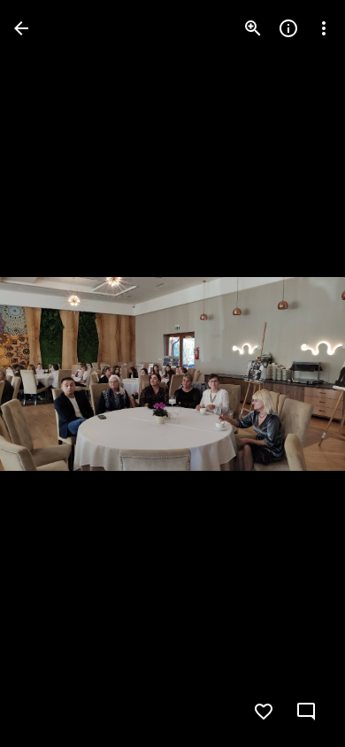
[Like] (263, 711)
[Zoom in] (253, 28)
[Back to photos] (21, 28)
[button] (49, 373)
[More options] (323, 28)
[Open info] (288, 28)
